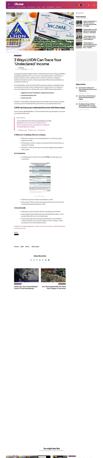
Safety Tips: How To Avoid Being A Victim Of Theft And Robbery (26, 287)
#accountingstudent (23, 125)
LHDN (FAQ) (56, 226)
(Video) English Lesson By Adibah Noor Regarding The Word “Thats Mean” (90, 31)
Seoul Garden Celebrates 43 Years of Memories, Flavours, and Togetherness (87, 89)
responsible (34, 76)
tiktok (28, 246)
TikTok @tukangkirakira (27, 226)
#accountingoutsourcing (38, 125)
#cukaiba (32, 127)
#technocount (27, 123)
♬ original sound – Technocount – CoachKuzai (31, 130)
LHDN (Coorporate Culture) (43, 226)
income (17, 246)
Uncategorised (18, 55)
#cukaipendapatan (23, 127)
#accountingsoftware (39, 123)
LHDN (22, 246)
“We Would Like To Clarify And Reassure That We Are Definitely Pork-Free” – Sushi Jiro (90, 45)
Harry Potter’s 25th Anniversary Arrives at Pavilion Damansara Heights (87, 97)
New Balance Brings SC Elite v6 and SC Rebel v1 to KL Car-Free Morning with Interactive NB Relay (88, 105)
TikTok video (36, 246)
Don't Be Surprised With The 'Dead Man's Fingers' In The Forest (54, 287)
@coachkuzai (21, 117)
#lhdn (48, 125)
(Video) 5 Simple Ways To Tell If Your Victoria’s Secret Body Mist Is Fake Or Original (90, 23)
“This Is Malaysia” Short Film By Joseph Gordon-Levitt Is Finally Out (89, 37)
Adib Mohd (21, 67)
